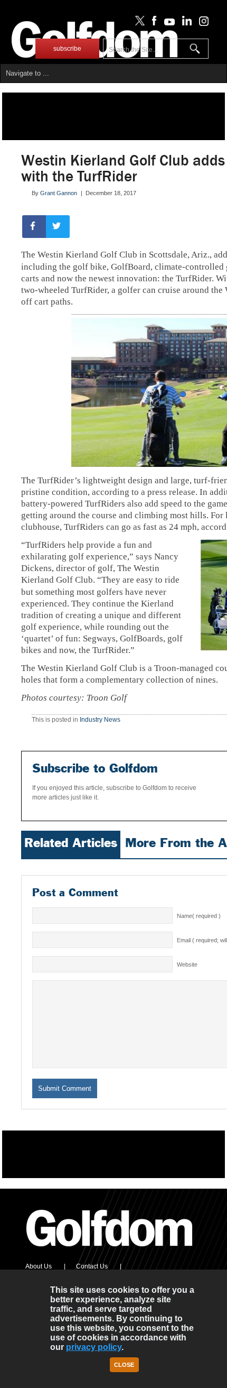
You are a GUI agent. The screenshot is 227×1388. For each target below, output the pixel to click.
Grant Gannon (58, 193)
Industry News (100, 719)
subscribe (67, 48)
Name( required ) (199, 916)
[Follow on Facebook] (152, 23)
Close (124, 1365)
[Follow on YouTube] (167, 23)
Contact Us (92, 1266)
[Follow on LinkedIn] (185, 23)
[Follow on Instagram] (201, 23)
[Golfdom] (109, 1251)
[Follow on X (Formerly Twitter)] (137, 23)
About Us (38, 1266)
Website (187, 964)
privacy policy (93, 1347)
